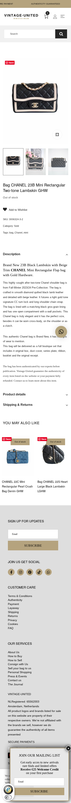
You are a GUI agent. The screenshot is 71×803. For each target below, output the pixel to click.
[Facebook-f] (11, 572)
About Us (13, 652)
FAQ (10, 628)
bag (11, 232)
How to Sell (15, 660)
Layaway (13, 607)
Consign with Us (18, 664)
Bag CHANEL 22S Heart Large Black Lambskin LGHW (52, 486)
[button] (61, 332)
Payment (13, 604)
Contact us (14, 680)
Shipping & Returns (18, 404)
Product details (14, 394)
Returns (13, 616)
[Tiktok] (39, 572)
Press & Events (17, 676)
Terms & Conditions (20, 596)
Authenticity (15, 599)
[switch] (8, 797)
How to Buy (15, 656)
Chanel (18, 232)
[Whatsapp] (48, 572)
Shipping (13, 612)
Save (11, 62)
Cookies (13, 624)
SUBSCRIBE (33, 545)
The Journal (15, 684)
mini (26, 232)
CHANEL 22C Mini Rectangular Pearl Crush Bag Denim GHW (17, 486)
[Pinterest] (29, 572)
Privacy (12, 620)
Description (11, 254)
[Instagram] (20, 572)
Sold (16, 226)
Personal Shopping (20, 672)
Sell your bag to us (19, 668)
